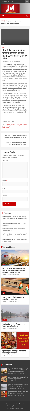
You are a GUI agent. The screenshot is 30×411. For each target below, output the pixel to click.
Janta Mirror (19, 404)
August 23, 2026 (6, 274)
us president (6, 126)
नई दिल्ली (4, 320)
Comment (5, 160)
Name (4, 180)
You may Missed (8, 247)
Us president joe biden (16, 126)
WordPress (20, 408)
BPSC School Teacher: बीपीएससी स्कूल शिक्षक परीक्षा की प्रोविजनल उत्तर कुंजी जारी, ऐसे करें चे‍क (15, 136)
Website (4, 195)
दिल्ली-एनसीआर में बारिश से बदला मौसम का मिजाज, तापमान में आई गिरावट (18, 385)
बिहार (4, 293)
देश (3, 47)
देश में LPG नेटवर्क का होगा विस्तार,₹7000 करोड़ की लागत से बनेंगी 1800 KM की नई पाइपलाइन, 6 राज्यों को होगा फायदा (14, 218)
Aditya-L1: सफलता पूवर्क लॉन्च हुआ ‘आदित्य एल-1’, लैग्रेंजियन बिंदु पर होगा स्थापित (16, 143)
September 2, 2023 (7, 61)
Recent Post (7, 365)
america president (10, 124)
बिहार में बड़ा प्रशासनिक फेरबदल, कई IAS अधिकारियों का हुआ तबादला (18, 378)
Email (4, 188)
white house (5, 127)
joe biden (25, 124)
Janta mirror (17, 61)
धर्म (3, 346)
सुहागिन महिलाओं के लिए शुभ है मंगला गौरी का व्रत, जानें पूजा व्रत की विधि (18, 392)
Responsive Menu (27, 1)
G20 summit (19, 124)
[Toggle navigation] (3, 16)
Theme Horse (17, 406)
